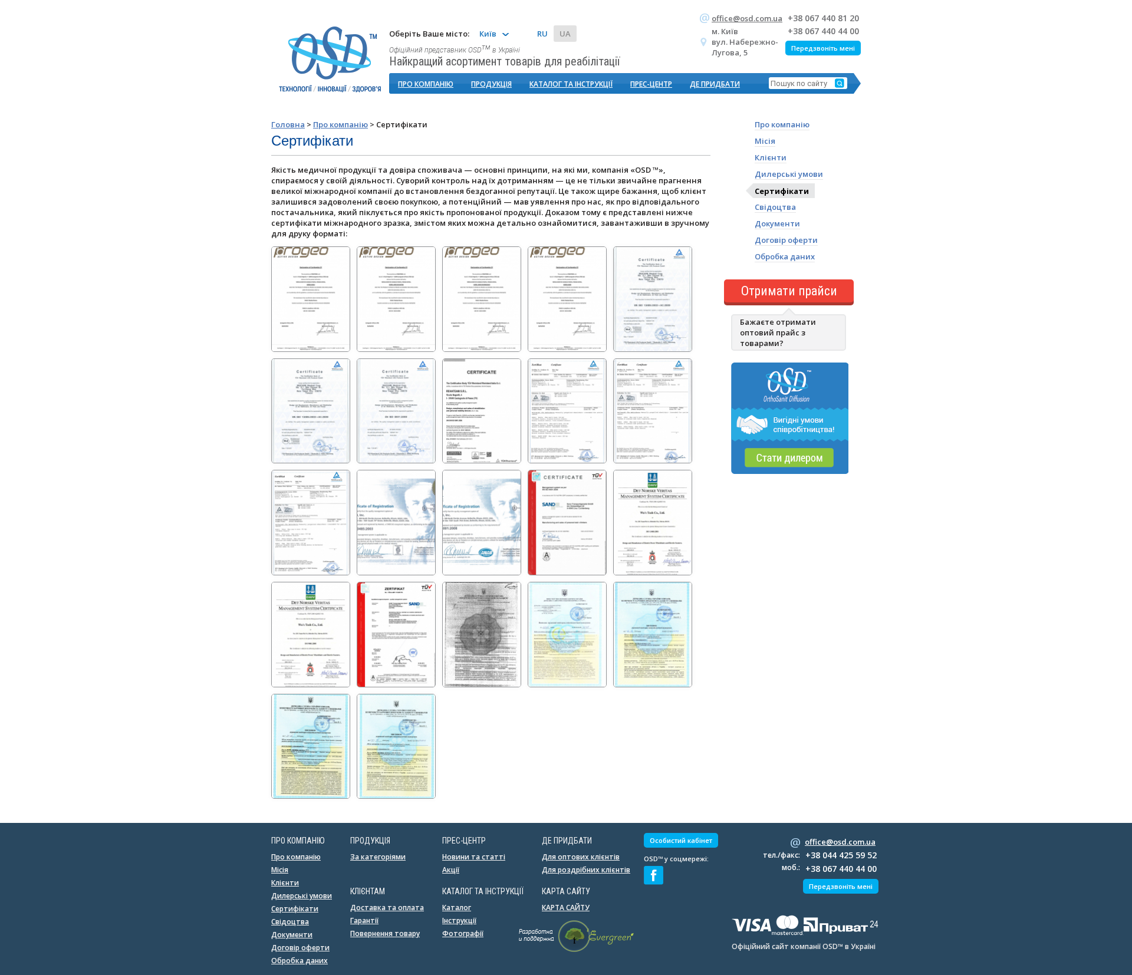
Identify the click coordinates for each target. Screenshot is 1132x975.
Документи (777, 223)
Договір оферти (786, 240)
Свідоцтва (775, 207)
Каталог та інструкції (571, 84)
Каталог (456, 907)
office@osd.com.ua (747, 18)
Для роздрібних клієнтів (586, 870)
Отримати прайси (789, 291)
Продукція (491, 84)
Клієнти (771, 157)
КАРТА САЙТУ (566, 907)
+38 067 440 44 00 (823, 31)
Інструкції (459, 920)
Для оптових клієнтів (581, 857)
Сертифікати (782, 190)
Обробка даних (785, 256)
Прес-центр (651, 84)
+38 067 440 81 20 (823, 18)
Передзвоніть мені (823, 48)
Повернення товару (385, 933)
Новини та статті (473, 857)
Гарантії (364, 920)
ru (542, 33)
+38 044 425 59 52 (841, 855)
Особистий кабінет (681, 840)
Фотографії (462, 933)
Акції (450, 870)
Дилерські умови (789, 174)
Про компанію (425, 84)
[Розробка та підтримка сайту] (576, 949)
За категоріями (378, 857)
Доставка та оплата (387, 907)
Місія (765, 141)
